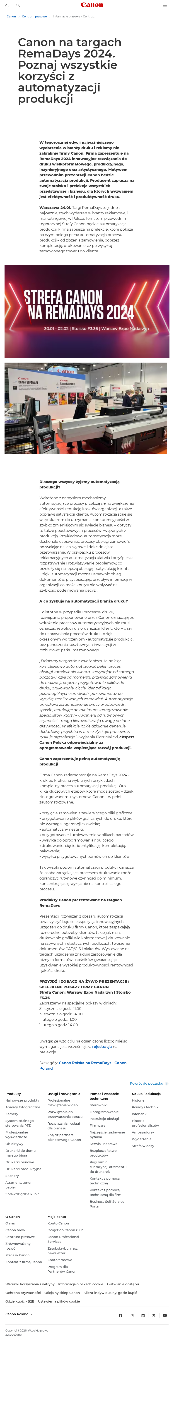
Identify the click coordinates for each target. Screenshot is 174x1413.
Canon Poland (17, 1314)
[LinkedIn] (143, 1315)
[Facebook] (120, 1315)
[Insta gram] (131, 1315)
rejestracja (102, 1047)
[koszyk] (7, 5)
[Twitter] (154, 1315)
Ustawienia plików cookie (59, 1301)
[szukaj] (18, 5)
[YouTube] (165, 1315)
